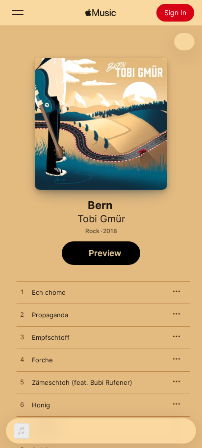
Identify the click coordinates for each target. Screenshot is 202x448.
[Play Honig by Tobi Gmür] (22, 405)
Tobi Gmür (101, 219)
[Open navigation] (17, 13)
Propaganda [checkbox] (50, 315)
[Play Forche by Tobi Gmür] (22, 359)
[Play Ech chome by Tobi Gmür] (22, 292)
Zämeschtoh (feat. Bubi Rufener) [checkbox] (82, 382)
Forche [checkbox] (42, 360)
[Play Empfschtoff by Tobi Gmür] (22, 337)
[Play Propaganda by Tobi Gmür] (22, 314)
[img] (100, 12)
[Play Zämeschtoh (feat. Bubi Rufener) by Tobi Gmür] (22, 382)
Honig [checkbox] (41, 405)
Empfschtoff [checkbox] (51, 337)
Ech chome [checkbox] (49, 292)
